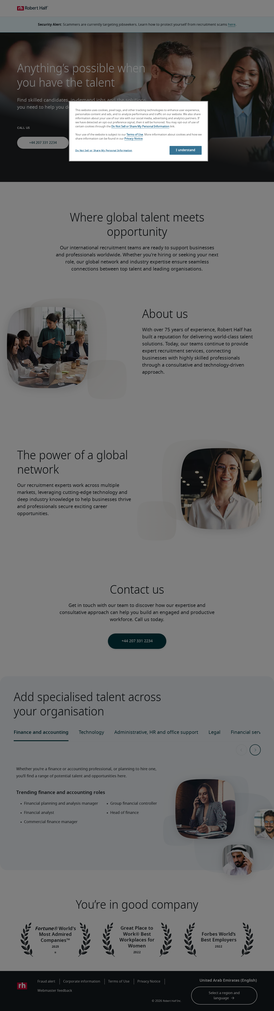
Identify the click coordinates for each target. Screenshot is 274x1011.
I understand (185, 150)
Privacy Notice (133, 138)
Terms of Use (135, 134)
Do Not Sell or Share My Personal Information (140, 126)
